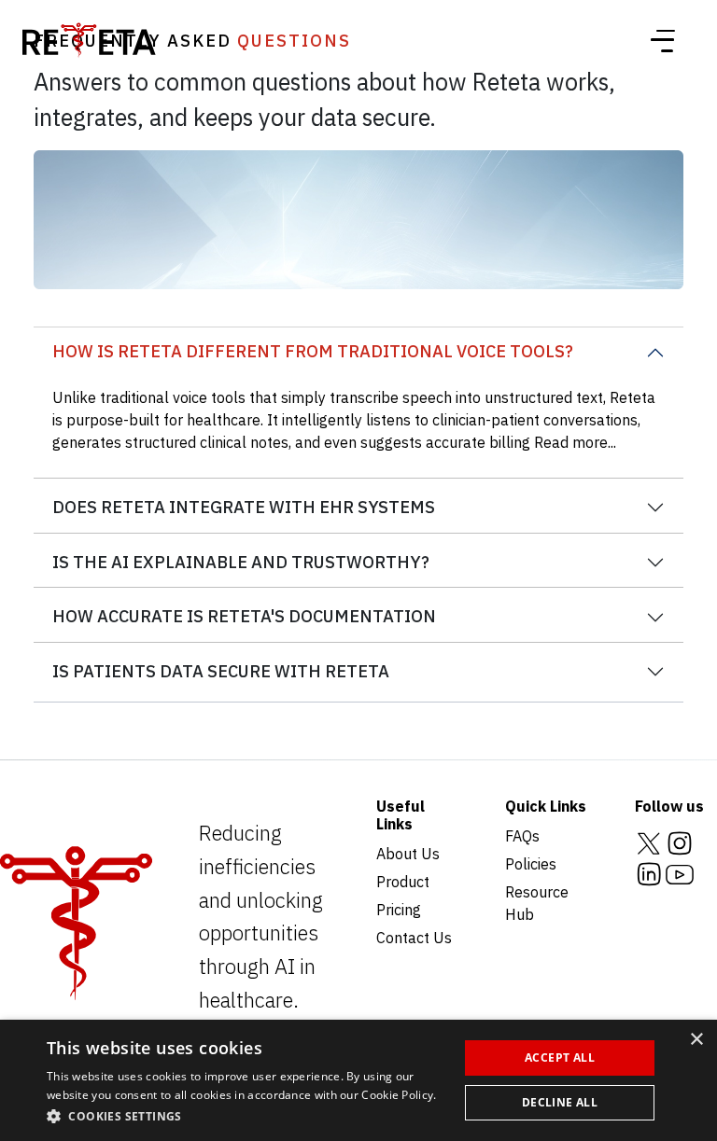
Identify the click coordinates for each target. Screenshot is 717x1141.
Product (402, 881)
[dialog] (358, 1080)
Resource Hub (537, 903)
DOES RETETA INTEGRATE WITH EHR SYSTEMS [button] (243, 507)
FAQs (522, 836)
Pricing (398, 909)
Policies (530, 864)
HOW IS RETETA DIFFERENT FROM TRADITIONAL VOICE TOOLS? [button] (312, 351)
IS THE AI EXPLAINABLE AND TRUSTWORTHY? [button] (240, 562)
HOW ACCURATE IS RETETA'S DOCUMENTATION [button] (244, 616)
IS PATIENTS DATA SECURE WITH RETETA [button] (220, 671)
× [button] (696, 1040)
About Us (408, 853)
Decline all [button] (560, 1102)
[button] (246, 1116)
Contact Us (414, 937)
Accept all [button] (560, 1057)
